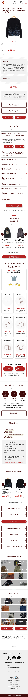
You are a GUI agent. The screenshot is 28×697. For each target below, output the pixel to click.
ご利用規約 (9, 672)
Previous (2, 234)
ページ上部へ (14, 645)
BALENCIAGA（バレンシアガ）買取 (10, 637)
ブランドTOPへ (13, 521)
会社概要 (8, 665)
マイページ (20, 117)
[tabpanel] (14, 26)
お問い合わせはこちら (13, 206)
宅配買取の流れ (14, 413)
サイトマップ (19, 665)
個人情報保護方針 (17, 672)
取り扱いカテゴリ (14, 111)
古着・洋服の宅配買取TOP (7, 636)
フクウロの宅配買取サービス (14, 528)
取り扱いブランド (14, 105)
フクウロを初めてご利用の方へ (14, 546)
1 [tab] (12, 41)
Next (25, 234)
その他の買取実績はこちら (13, 257)
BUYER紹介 (14, 540)
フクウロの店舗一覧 (19, 662)
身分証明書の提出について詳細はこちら (14, 462)
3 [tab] (15, 41)
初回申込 (7, 117)
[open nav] (25, 2)
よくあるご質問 (8, 662)
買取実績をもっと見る (14, 508)
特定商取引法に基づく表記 (14, 667)
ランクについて (14, 514)
